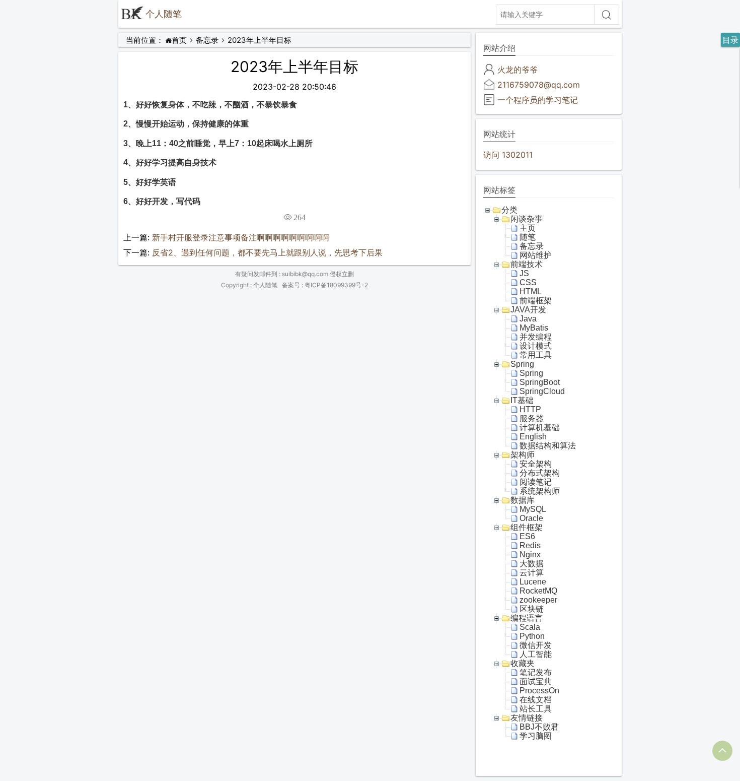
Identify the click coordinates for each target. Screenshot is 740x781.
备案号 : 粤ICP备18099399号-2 (325, 285)
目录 (730, 40)
